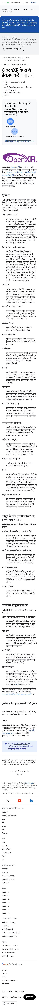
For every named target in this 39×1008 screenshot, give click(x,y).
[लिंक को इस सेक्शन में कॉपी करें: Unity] (9, 721)
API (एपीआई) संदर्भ (7, 929)
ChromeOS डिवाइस (8, 876)
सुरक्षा (3, 819)
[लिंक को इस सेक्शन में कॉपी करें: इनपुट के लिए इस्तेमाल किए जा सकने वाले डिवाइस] (23, 520)
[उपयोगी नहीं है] (28, 64)
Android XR (29, 9)
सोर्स (3, 823)
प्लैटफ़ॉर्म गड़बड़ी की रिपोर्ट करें (10, 945)
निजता (3, 856)
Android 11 (5, 913)
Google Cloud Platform (10, 980)
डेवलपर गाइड (5, 926)
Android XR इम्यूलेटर (20, 744)
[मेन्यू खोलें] (3, 2)
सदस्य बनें (29, 997)
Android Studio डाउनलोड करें (11, 933)
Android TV (5, 883)
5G (3, 860)
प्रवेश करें (34, 3)
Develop (6, 9)
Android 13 (5, 906)
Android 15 (5, 899)
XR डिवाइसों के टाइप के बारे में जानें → (19, 141)
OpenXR (8, 12)
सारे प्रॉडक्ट (5, 984)
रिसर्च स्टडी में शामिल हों (8, 956)
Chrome (4, 973)
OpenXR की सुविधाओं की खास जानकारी (16, 694)
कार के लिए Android (8, 879)
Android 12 (5, 910)
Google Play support (8, 952)
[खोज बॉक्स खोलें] (23, 2)
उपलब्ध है (5, 23)
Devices (16, 9)
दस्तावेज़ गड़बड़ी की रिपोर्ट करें (10, 949)
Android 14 (5, 903)
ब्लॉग (3, 830)
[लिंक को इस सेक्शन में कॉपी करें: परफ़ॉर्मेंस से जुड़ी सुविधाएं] (30, 605)
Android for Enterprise (9, 816)
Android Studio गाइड (8, 922)
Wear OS (5, 872)
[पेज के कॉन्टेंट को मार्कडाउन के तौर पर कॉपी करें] (28, 76)
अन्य (15, 685)
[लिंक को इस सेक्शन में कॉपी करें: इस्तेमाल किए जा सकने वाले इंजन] (4, 707)
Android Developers (8, 58)
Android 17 (5, 892)
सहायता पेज (29, 25)
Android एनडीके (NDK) (9, 936)
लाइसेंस (10, 992)
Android (4, 812)
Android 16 (5, 896)
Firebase (5, 977)
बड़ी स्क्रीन (4, 869)
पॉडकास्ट (4, 833)
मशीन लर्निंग (5, 846)
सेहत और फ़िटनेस (6, 849)
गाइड (23, 60)
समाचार (4, 826)
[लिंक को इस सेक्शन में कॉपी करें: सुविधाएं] (12, 195)
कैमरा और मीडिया (6, 853)
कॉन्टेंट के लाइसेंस (29, 783)
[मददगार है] (25, 64)
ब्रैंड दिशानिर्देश (19, 992)
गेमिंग (3, 842)
